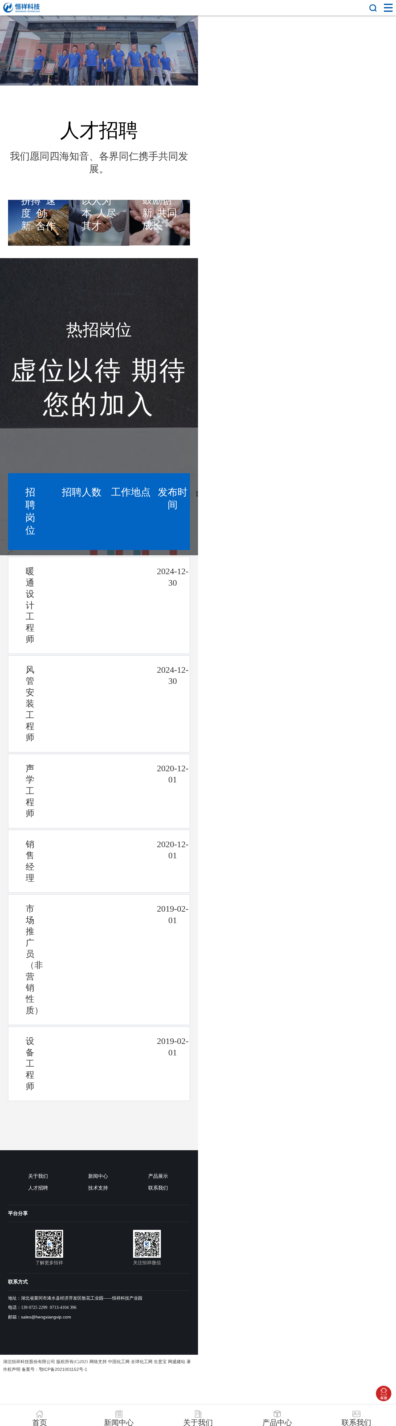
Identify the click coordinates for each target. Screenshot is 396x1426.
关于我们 (38, 1176)
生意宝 (160, 1361)
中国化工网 (119, 1361)
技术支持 (98, 1188)
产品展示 (158, 1176)
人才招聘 (38, 1188)
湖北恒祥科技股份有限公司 (29, 1361)
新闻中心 (98, 1176)
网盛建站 (176, 1361)
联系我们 (158, 1188)
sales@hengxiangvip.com (46, 1316)
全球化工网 (142, 1361)
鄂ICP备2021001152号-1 (63, 1369)
